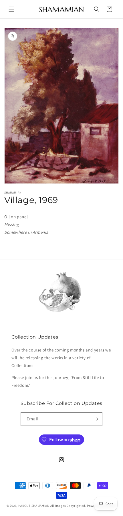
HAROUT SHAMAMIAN (33, 506)
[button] (11, 9)
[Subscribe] (96, 419)
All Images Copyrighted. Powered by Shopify (83, 506)
